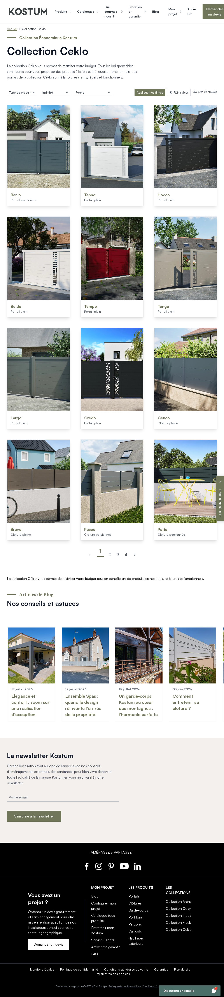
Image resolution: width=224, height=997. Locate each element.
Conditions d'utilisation (155, 986)
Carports (135, 931)
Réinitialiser (181, 92)
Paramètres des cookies (113, 974)
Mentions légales (42, 969)
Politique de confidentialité (79, 969)
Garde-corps (138, 910)
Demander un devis (48, 944)
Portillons (135, 917)
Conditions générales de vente (126, 969)
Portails (134, 896)
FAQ (94, 954)
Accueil (12, 29)
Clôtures (135, 903)
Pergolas (135, 924)
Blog (94, 896)
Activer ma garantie (106, 947)
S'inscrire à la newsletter (34, 816)
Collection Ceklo (179, 929)
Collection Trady (178, 915)
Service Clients (102, 940)
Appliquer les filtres (150, 92)
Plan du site (182, 969)
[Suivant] (135, 555)
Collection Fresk (178, 922)
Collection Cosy (178, 908)
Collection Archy (179, 901)
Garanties (161, 969)
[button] (14, 675)
